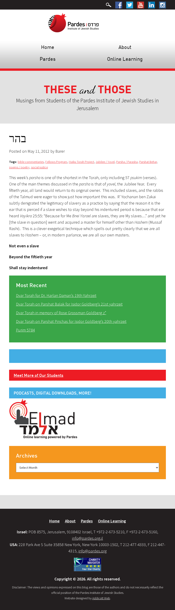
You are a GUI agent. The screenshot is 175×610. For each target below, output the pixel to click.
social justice (39, 167)
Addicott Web (101, 598)
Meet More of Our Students (38, 375)
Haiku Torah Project (81, 162)
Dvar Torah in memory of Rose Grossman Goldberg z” (61, 312)
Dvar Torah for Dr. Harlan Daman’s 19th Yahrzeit (56, 295)
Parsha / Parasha (127, 162)
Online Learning (125, 59)
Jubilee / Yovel (105, 162)
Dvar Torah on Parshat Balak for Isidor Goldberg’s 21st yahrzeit (69, 304)
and (87, 89)
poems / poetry (19, 167)
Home (47, 47)
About (124, 47)
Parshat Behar (148, 162)
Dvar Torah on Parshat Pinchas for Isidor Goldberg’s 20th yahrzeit (71, 321)
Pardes (48, 59)
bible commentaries (31, 162)
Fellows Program (56, 162)
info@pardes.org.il (87, 538)
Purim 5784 (25, 330)
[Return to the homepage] (73, 22)
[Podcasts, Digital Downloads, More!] (43, 418)
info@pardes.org (92, 551)
